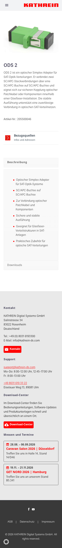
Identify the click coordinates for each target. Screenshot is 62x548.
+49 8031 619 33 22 (15, 383)
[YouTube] (33, 509)
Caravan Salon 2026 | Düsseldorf (30, 449)
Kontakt (12, 349)
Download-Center (18, 425)
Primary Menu (7, 5)
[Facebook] (28, 509)
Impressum (48, 522)
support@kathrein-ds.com (19, 367)
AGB (10, 522)
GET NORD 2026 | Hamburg (26, 472)
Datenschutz (27, 522)
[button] (6, 542)
